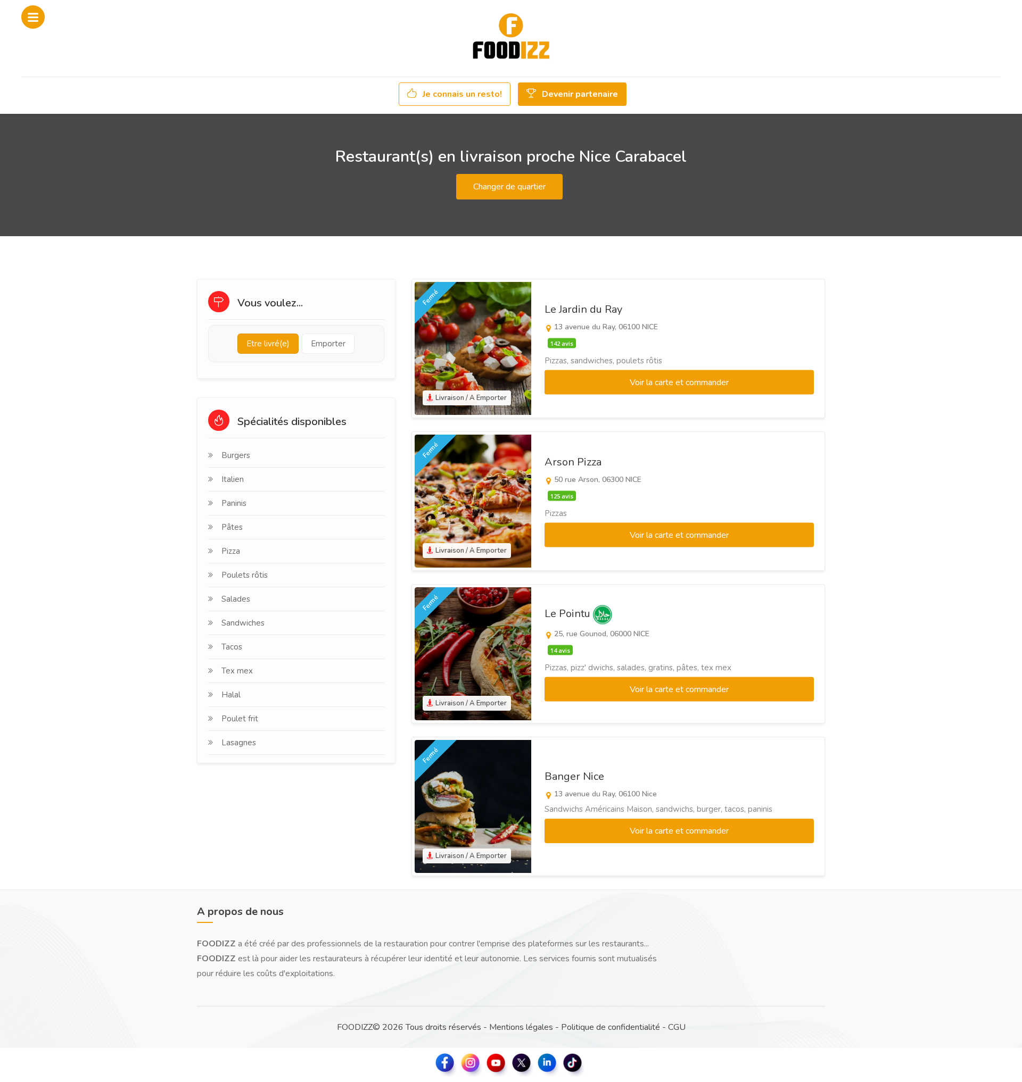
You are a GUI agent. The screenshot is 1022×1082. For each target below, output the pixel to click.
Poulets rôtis (244, 575)
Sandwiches (243, 623)
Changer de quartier (509, 187)
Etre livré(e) (268, 343)
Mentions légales (521, 1027)
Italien (232, 479)
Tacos (231, 647)
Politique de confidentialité (610, 1027)
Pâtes (232, 527)
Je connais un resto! (461, 94)
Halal (231, 694)
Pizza (230, 551)
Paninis (233, 503)
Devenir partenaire (579, 94)
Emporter (328, 343)
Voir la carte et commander (679, 382)
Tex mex (237, 670)
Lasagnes (238, 742)
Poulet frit (239, 718)
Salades (235, 599)
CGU (677, 1027)
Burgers (235, 455)
